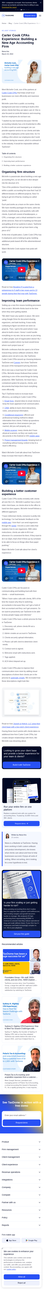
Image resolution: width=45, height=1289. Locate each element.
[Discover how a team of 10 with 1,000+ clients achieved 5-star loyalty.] (29, 10)
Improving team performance (14, 161)
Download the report (9, 7)
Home (4, 23)
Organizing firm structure (13, 157)
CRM (6, 408)
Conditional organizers (13, 415)
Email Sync (9, 401)
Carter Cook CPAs (9, 93)
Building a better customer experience (17, 165)
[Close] (40, 2)
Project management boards (16, 440)
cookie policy (11, 1269)
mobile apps (34, 436)
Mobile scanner (10, 430)
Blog (10, 23)
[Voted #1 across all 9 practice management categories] (15, 10)
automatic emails (18, 678)
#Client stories (9, 30)
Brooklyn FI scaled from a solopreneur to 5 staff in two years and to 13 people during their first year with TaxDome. (19, 290)
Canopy (17, 363)
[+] (21, 1142)
